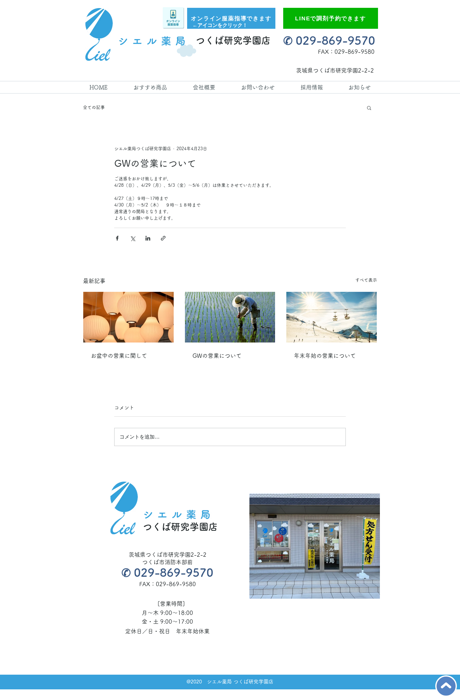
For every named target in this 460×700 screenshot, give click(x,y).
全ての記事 (94, 107)
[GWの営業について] (230, 317)
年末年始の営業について (325, 355)
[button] (369, 107)
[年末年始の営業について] (331, 317)
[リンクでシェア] (163, 238)
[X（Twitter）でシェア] (132, 238)
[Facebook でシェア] (117, 238)
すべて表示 (366, 280)
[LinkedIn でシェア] (148, 238)
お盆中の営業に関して (119, 355)
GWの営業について (217, 355)
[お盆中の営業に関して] (128, 317)
